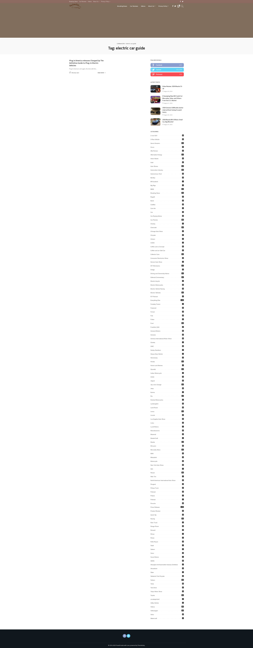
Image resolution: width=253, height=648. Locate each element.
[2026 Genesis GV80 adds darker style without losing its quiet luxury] (155, 111)
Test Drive (154, 587)
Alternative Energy (156, 155)
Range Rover (155, 526)
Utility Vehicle (155, 603)
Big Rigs (153, 185)
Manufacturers (155, 430)
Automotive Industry (157, 170)
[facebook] (167, 65)
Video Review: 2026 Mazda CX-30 (172, 87)
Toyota (153, 595)
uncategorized (155, 599)
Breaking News (155, 193)
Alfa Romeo (154, 151)
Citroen (153, 239)
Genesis (153, 335)
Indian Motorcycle (156, 373)
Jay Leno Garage (156, 384)
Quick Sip (153, 515)
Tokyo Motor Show (156, 591)
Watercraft (154, 618)
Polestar (153, 499)
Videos (153, 607)
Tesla (152, 584)
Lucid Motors (155, 427)
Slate (152, 572)
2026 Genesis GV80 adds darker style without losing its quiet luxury (172, 110)
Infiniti (152, 377)
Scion (152, 553)
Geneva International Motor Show (161, 338)
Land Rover (154, 407)
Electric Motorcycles (157, 285)
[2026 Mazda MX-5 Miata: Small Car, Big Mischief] (155, 122)
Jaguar (153, 381)
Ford (152, 323)
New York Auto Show (157, 465)
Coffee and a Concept (157, 246)
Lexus (152, 411)
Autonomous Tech (156, 174)
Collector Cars (155, 254)
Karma (153, 392)
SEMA (152, 561)
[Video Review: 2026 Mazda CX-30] (155, 89)
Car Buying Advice (156, 216)
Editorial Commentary (157, 277)
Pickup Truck (155, 488)
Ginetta (153, 342)
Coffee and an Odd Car (158, 250)
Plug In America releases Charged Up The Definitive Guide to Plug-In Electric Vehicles (86, 63)
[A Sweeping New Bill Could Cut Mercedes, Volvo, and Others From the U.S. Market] (155, 99)
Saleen (153, 549)
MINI (152, 453)
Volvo (152, 614)
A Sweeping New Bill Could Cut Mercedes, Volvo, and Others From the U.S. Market (172, 98)
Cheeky (153, 224)
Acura (152, 147)
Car (152, 212)
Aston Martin (154, 158)
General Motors (155, 331)
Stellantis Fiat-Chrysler (158, 576)
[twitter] (167, 70)
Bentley (153, 178)
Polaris (153, 496)
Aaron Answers (155, 143)
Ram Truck (154, 522)
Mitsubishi (154, 457)
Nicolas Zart (75, 72)
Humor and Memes (157, 365)
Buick (152, 201)
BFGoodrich (154, 181)
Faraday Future (155, 304)
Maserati (153, 434)
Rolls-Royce (154, 542)
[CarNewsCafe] (75, 6)
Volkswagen (154, 610)
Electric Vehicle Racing (158, 289)
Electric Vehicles (156, 292)
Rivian (152, 538)
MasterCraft (154, 438)
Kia (151, 396)
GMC (152, 346)
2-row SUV (154, 135)
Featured (153, 308)
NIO (152, 469)
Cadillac (153, 204)
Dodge (153, 269)
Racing (153, 519)
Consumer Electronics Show (159, 258)
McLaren (153, 446)
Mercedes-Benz (155, 450)
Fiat (152, 315)
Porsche (153, 503)
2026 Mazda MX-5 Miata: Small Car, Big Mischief (172, 121)
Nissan (153, 473)
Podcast (153, 492)
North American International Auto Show (163, 480)
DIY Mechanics (155, 266)
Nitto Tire (153, 476)
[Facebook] (180, 1)
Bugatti (153, 197)
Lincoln (153, 415)
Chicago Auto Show (157, 231)
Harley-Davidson (156, 350)
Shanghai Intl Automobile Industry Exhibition (164, 564)
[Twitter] (183, 1)
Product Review (155, 511)
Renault (153, 530)
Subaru (153, 580)
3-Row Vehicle (155, 139)
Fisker (152, 319)
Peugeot (153, 484)
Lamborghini (154, 404)
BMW (152, 189)
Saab (152, 545)
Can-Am (153, 208)
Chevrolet (154, 227)
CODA (152, 243)
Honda (153, 361)
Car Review (154, 220)
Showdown (154, 568)
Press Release (155, 507)
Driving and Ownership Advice (160, 273)
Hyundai (153, 369)
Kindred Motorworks (157, 400)
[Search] (182, 6)
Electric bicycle (155, 281)
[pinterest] (167, 74)
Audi (152, 162)
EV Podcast (154, 296)
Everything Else (155, 300)
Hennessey (154, 358)
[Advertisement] (126, 24)
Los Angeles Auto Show (158, 419)
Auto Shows (154, 166)
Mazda (153, 442)
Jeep (152, 388)
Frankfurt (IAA (155, 327)
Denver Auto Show (156, 262)
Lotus (152, 423)
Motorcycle (154, 461)
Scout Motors (155, 557)
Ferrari (153, 312)
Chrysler (153, 235)
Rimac (152, 534)
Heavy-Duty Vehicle (157, 354)
